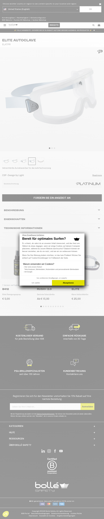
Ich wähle (36, 283)
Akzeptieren (68, 283)
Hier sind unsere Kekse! (33, 267)
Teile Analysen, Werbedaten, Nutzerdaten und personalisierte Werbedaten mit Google (51, 270)
